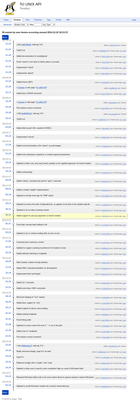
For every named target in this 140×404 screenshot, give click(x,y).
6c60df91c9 (106, 164)
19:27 (8, 118)
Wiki (68, 20)
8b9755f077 (106, 369)
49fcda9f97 (106, 128)
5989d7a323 (105, 363)
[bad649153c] (26, 113)
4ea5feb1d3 (106, 155)
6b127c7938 (105, 94)
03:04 (8, 127)
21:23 (8, 61)
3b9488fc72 (106, 314)
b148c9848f (106, 332)
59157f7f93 (106, 62)
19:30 (8, 101)
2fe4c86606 (106, 196)
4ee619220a (105, 283)
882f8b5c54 (106, 248)
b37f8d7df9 (106, 289)
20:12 (8, 203)
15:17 (8, 92)
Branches (38, 20)
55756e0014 (105, 268)
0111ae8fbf (106, 337)
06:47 (8, 223)
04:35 (8, 385)
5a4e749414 (105, 108)
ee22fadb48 (106, 297)
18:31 (8, 209)
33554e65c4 (113, 102)
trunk (124, 51)
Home (6, 20)
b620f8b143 (113, 88)
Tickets (59, 20)
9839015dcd (105, 190)
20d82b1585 (105, 137)
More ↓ (5, 392)
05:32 (8, 376)
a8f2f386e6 (103, 51)
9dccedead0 (113, 114)
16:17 (8, 307)
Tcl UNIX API (30, 4)
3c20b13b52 (105, 82)
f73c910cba (106, 173)
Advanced (7, 25)
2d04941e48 (105, 210)
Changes (21, 88)
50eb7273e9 (105, 309)
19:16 (8, 162)
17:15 (8, 267)
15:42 (8, 336)
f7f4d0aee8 (106, 146)
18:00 (8, 261)
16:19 (8, 171)
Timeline (17, 20)
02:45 (8, 153)
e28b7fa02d (106, 263)
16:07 (8, 313)
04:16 (8, 136)
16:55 (8, 247)
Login (134, 20)
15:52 (8, 287)
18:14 (8, 296)
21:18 (8, 72)
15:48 (8, 324)
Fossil (14, 399)
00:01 (8, 232)
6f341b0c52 (106, 68)
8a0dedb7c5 (105, 254)
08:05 (8, 189)
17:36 (8, 144)
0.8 (121, 51)
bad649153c (102, 119)
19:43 (8, 362)
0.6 (121, 119)
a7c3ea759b (105, 303)
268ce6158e (105, 73)
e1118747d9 (113, 45)
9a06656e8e (105, 386)
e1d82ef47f (106, 205)
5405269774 (105, 181)
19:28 (8, 107)
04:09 (8, 180)
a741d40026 (105, 326)
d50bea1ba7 (102, 352)
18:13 (8, 214)
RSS (20, 399)
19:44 (8, 356)
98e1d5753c (113, 346)
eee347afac (106, 242)
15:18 (8, 86)
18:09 (8, 302)
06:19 (8, 194)
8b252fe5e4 (106, 378)
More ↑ (5, 37)
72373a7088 (105, 234)
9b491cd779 (105, 274)
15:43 (8, 330)
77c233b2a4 (105, 225)
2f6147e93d (106, 56)
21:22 (8, 66)
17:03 (8, 241)
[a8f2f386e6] (26, 45)
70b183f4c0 (106, 216)
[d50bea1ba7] (26, 346)
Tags (49, 20)
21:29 (8, 43)
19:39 (8, 367)
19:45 (8, 344)
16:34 (8, 273)
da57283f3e (106, 320)
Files (28, 20)
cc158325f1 (106, 357)
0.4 (121, 352)
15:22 (8, 81)
